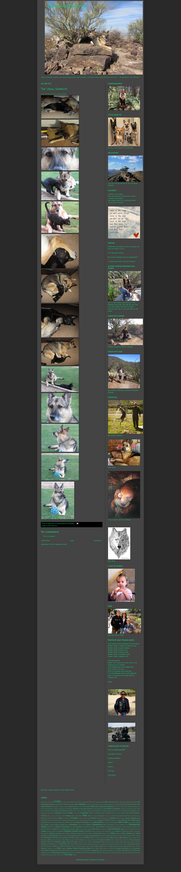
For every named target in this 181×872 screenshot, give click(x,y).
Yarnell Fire (44, 855)
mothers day (45, 836)
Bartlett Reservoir (127, 804)
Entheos (43, 818)
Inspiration (97, 824)
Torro (67, 850)
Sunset (88, 848)
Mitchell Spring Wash (94, 833)
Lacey (102, 829)
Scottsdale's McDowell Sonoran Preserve (58, 846)
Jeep (54, 827)
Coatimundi (77, 813)
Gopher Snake (58, 820)
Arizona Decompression (92, 804)
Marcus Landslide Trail (98, 831)
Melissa (52, 833)
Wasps (50, 852)
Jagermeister (134, 824)
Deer (80, 816)
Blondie (70, 806)
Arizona (82, 804)
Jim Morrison (77, 827)
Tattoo (111, 848)
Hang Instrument (60, 822)
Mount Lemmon (63, 835)
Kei (78, 829)
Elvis (131, 816)
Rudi (72, 844)
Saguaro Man (105, 844)
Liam (122, 829)
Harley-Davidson (82, 822)
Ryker (76, 844)
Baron (118, 804)
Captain (52, 811)
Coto (91, 813)
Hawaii (91, 822)
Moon (124, 833)
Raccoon (133, 842)
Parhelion (94, 840)
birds (43, 806)
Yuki (56, 526)
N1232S (138, 835)
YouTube (111, 771)
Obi (67, 840)
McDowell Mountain (121, 831)
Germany (119, 818)
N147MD (43, 838)
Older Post (98, 541)
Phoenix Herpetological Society (119, 840)
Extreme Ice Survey (52, 818)
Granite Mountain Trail (90, 820)
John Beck (92, 827)
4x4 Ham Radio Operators (80, 802)
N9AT (92, 838)
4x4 (72, 802)
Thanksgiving (136, 848)
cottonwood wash (99, 813)
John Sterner (100, 827)
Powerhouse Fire (98, 842)
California (116, 809)
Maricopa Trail (110, 831)
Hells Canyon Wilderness (110, 822)
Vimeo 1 (110, 762)
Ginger (133, 818)
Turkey (77, 850)
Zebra (74, 855)
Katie (59, 829)
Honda (130, 822)
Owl (86, 840)
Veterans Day (135, 850)
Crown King (114, 813)
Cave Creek (95, 811)
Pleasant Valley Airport (85, 842)
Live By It (137, 829)
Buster (89, 809)
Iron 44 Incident (108, 825)
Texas (129, 848)
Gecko (108, 818)
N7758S (82, 838)
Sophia (112, 846)
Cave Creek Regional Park (107, 811)
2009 (42, 802)
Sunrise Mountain (79, 848)
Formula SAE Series (84, 818)
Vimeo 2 (110, 767)
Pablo (89, 840)
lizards (43, 831)
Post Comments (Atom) (59, 544)
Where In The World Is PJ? (76, 853)
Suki (59, 848)
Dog (53, 526)
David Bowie (125, 813)
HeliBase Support (114, 758)
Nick (49, 840)
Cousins (107, 813)
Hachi (138, 820)
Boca (93, 806)
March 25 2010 (84, 831)
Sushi (93, 848)
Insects (89, 825)
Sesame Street (85, 846)
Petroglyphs (101, 840)
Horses (56, 825)
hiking (125, 822)
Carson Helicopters (61, 811)
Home (72, 541)
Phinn (108, 840)
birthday (48, 806)
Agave (117, 802)
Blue (74, 806)
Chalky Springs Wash (124, 811)
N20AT (49, 838)
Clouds (70, 813)
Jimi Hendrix (85, 827)
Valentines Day (126, 850)
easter (113, 816)
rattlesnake (50, 844)
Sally (125, 844)
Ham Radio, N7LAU (114, 754)
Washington (44, 852)
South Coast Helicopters (123, 846)
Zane (70, 854)
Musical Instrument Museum (108, 835)
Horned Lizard (49, 825)
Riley (65, 844)
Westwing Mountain (59, 852)
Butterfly (108, 809)
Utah (114, 850)
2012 (45, 802)
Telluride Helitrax (121, 848)
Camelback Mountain (126, 809)
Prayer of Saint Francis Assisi (114, 842)
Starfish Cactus (51, 848)
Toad (63, 850)
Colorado (84, 813)
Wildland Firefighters (112, 852)
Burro (84, 809)
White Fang (89, 852)
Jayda (51, 827)
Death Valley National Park (56, 816)
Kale (51, 829)
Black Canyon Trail (61, 806)
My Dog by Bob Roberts (124, 835)
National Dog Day (99, 838)
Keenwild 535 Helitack (68, 829)
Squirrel (44, 848)
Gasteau (103, 818)
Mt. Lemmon (84, 836)
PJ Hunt (74, 842)
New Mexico (124, 838)
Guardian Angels (116, 820)
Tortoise (72, 850)
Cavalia (89, 811)
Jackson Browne (120, 824)
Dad (119, 813)
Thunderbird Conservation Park (51, 850)
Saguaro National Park (116, 844)
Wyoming (137, 852)
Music (98, 836)
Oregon (81, 840)
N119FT (133, 835)
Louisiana (61, 831)
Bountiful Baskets (106, 806)
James (43, 826)
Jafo (126, 824)
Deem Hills (74, 816)
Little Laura (130, 829)
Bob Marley (87, 806)
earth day (108, 816)
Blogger (101, 860)
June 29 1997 (45, 829)
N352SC (76, 838)
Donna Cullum (92, 816)
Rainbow (43, 844)
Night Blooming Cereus (58, 840)
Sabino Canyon (83, 844)
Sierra (92, 846)
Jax (48, 827)
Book (97, 806)
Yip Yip (62, 855)
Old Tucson (75, 840)
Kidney (89, 829)
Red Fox (57, 844)
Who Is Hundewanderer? (116, 750)
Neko (112, 838)
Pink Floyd (51, 842)
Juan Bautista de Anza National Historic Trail (126, 827)
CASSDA (70, 811)
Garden (98, 818)
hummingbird (73, 825)
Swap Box (99, 848)
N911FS (87, 838)
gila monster (126, 818)
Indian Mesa (82, 824)
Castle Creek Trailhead (80, 811)
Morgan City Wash (133, 833)
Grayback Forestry (104, 820)
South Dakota (136, 846)
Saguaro (89, 844)
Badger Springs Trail (110, 804)
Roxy (68, 844)
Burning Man (77, 809)
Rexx (61, 844)
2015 (51, 802)
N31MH (60, 838)
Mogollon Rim (106, 833)
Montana (118, 833)
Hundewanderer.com (67, 5)
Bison (53, 806)
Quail (125, 842)
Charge (133, 811)
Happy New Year (70, 822)
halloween (44, 822)
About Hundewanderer (97, 802)
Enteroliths (136, 816)
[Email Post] (77, 523)
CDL (116, 811)
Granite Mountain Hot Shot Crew (72, 820)
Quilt (129, 842)
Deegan (68, 816)
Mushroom (92, 836)
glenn (138, 818)
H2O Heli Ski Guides (128, 820)
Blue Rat (79, 806)
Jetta (71, 827)
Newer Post (45, 541)
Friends (93, 818)
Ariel (76, 804)
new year (131, 838)
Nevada (116, 838)
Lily (126, 829)
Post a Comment (49, 536)
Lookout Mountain (52, 831)
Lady (105, 829)
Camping (46, 811)
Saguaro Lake (97, 844)
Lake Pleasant (114, 829)
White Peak (96, 853)
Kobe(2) (98, 829)
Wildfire (102, 852)
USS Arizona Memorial (106, 850)
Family (60, 818)
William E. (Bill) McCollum (126, 852)
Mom (113, 833)
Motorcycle (54, 835)
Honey (134, 822)
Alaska (51, 804)
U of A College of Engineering (89, 850)
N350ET (65, 838)
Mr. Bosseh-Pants (74, 836)
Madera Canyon (71, 831)
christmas (57, 813)
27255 (49, 526)
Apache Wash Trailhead (66, 804)
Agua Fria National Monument (128, 802)
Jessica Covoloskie (62, 827)
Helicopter (97, 822)
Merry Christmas (71, 833)
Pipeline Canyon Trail (63, 842)
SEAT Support (76, 846)
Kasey (55, 829)
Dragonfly (101, 816)
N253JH (54, 838)
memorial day (60, 833)
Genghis (113, 818)
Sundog (63, 848)
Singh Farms (99, 846)
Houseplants (64, 825)
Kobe (93, 829)
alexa (56, 804)
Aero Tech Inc (110, 802)
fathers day (66, 818)
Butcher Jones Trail (98, 809)
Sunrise (69, 848)
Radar (138, 842)
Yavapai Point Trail (54, 855)
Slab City (106, 846)
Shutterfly (112, 775)
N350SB (71, 838)
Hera (120, 822)
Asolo (101, 804)
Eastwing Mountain (123, 816)
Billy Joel (137, 804)
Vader (119, 850)
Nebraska (107, 838)
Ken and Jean (83, 829)
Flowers (74, 818)
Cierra (64, 813)
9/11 (90, 802)
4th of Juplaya (66, 802)
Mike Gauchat (82, 833)
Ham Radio (51, 822)
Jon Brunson (108, 827)
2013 (48, 802)
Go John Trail (49, 820)
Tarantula (106, 848)
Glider (43, 820)
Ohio (70, 840)
